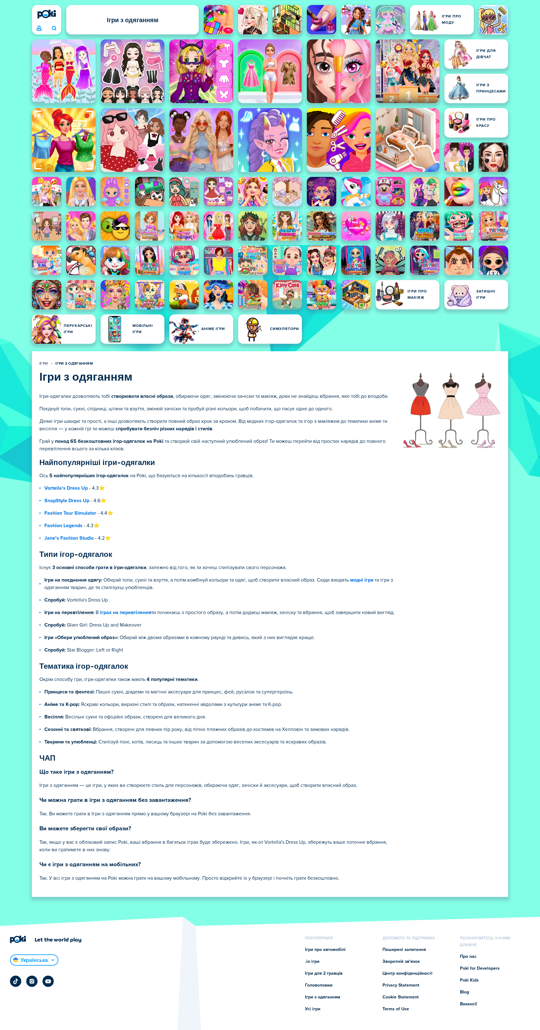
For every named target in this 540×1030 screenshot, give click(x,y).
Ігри (43, 364)
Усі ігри (312, 1009)
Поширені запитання (404, 950)
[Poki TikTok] (15, 981)
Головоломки (318, 985)
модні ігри (361, 580)
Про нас (468, 956)
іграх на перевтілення (125, 612)
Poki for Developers (480, 968)
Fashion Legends (63, 525)
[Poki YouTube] (48, 981)
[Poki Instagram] (32, 981)
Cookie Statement (400, 997)
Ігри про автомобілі (325, 950)
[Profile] (39, 28)
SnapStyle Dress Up (66, 500)
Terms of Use (395, 1009)
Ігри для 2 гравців (323, 973)
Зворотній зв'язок (401, 961)
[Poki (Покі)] (46, 14)
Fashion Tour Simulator (70, 513)
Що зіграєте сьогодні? (54, 28)
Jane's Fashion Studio (69, 538)
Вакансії (468, 1004)
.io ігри (312, 961)
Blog (464, 992)
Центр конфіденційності (407, 973)
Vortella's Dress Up (66, 488)
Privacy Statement (400, 985)
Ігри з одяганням (74, 364)
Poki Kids (469, 980)
